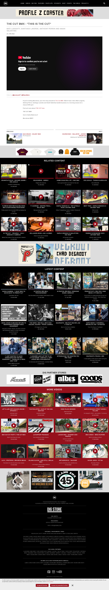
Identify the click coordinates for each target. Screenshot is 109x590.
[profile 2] (54, 12)
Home (22, 3)
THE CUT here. (40, 108)
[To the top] (54, 498)
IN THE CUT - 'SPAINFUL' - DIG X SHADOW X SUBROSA (13, 234)
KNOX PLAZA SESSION (68, 409)
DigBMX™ (63, 501)
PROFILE (69, 552)
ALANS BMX (26, 551)
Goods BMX (53, 562)
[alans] (66, 480)
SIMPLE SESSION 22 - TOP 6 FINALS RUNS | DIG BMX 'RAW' (68, 206)
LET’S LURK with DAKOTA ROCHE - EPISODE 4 (13, 409)
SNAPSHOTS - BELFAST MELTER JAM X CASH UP (68, 323)
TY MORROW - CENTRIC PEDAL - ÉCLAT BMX (41, 206)
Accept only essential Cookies (59, 585)
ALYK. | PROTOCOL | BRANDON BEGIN (14, 460)
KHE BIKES (30, 552)
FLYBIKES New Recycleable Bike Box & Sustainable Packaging (13, 206)
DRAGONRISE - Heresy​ (41, 180)
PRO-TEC (79, 552)
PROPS (74, 552)
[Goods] (91, 379)
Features (41, 3)
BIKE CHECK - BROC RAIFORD (95, 434)
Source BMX (46, 564)
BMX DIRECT (33, 551)
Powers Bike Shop (68, 562)
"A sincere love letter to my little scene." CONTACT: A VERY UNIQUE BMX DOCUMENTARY (41, 357)
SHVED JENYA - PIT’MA (95, 460)
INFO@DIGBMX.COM (56, 525)
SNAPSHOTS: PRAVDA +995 (95, 356)
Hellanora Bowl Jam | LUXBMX (41, 233)
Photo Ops (49, 3)
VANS (68, 554)
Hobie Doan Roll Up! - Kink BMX (68, 180)
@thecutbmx (26, 95)
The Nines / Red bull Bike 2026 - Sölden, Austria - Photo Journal (41, 323)
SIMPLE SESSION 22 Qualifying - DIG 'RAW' (68, 234)
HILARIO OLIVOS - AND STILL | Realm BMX (41, 461)
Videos (28, 3)
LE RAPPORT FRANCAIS (41, 434)
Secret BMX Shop (79, 562)
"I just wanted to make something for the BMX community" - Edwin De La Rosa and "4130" (13, 358)
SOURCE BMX (34, 554)
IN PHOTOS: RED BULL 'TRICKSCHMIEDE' (41, 292)
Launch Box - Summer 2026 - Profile (68, 435)
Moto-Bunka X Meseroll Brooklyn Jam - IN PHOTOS (95, 323)
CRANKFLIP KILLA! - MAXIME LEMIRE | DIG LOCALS (13, 181)
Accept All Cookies (42, 585)
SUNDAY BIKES (42, 554)
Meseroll (59, 562)
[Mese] (18, 379)
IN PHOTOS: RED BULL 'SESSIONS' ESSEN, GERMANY (68, 292)
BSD (38, 551)
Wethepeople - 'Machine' (68, 460)
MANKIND (52, 552)
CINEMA (49, 551)
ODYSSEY (63, 552)
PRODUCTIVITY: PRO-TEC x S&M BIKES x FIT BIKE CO (95, 292)
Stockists (57, 3)
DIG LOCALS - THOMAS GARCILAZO (95, 180)
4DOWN (80, 554)
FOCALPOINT (76, 551)
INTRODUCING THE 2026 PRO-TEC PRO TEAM (68, 356)
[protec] (18, 480)
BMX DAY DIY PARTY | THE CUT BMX (14, 434)
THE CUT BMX (60, 551)
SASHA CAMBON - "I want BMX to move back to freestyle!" (13, 292)
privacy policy (50, 581)
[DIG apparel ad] (54, 151)
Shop (64, 3)
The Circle (76, 3)
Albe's (26, 562)
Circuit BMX (32, 562)
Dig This (34, 3)
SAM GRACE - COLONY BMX (32, 134)
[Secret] (42, 379)
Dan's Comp (39, 562)
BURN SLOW (43, 551)
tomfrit (54, 576)
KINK (35, 552)
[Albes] (66, 379)
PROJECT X (84, 3)
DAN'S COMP (69, 551)
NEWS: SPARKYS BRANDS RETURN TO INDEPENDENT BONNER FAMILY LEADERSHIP (13, 324)
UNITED (64, 554)
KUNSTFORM (40, 552)
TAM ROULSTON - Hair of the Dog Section (41, 409)
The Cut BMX (59, 100)
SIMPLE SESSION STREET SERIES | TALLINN (95, 409)
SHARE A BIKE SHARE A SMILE (54, 554)
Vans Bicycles (62, 564)
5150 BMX (46, 562)
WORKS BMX (74, 554)
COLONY (54, 551)
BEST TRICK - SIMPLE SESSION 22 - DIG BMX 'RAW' (95, 206)
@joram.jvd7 (17, 95)
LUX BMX (47, 552)
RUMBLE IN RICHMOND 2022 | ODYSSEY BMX (95, 234)
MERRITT (58, 552)
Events (69, 3)
